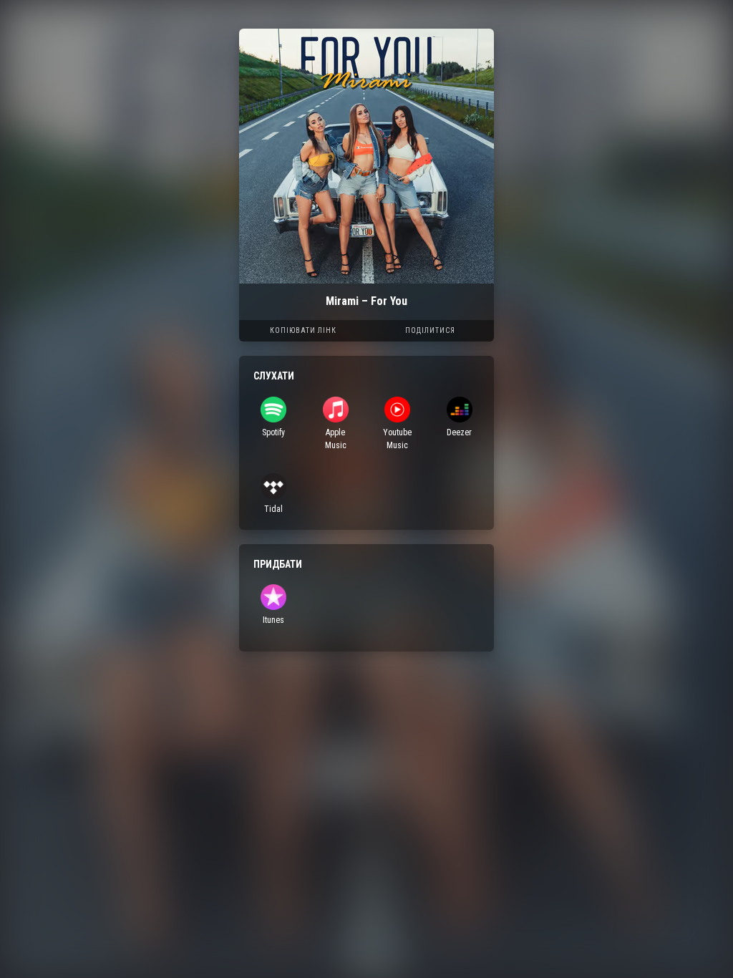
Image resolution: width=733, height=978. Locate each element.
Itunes (273, 620)
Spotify (273, 432)
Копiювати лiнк (303, 330)
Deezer (459, 432)
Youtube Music (397, 438)
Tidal (273, 509)
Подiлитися (430, 330)
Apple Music (335, 438)
